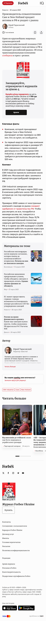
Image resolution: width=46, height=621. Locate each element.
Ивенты (5, 538)
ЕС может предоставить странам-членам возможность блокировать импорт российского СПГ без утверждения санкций (16, 301)
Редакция (6, 558)
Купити (16, 112)
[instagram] (13, 473)
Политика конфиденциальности (16, 550)
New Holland (26, 390)
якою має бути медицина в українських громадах (16, 440)
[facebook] (8, 473)
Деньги (6, 332)
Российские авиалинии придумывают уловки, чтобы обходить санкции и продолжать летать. (16, 280)
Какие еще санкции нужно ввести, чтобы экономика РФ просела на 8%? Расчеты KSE (16, 323)
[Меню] (41, 3)
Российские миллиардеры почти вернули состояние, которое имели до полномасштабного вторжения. (16, 257)
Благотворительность (11, 572)
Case (17, 390)
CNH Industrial (8, 390)
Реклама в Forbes (9, 568)
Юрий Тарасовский (16, 25)
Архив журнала (8, 564)
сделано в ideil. (36, 616)
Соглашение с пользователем (14, 526)
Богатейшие (8, 267)
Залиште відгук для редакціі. (15, 380)
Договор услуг (8, 534)
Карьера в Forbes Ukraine (12, 530)
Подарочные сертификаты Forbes (16, 576)
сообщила (7, 55)
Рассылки (6, 546)
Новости (5, 10)
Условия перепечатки (11, 542)
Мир (5, 289)
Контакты (6, 522)
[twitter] (3, 473)
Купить (8, 510)
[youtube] (23, 473)
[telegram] (18, 473)
